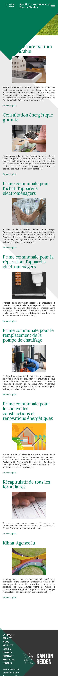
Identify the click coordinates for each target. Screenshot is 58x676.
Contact (8, 656)
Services (7, 638)
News (6, 641)
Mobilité (8, 645)
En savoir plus (9, 105)
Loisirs (7, 648)
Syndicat (8, 634)
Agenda (7, 652)
